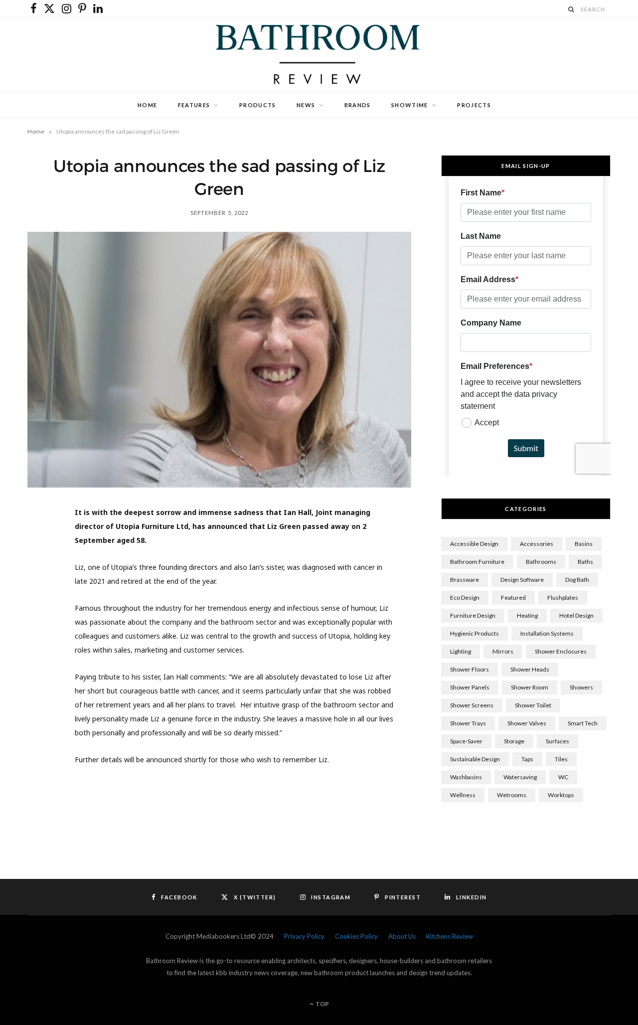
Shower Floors (469, 669)
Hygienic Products (474, 633)
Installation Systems (547, 633)
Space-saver (466, 741)
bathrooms (541, 561)
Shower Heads (529, 669)
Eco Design (464, 597)
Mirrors (502, 651)
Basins (584, 543)
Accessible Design (474, 543)
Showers (581, 687)
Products (257, 105)
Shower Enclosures (561, 651)
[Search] (571, 9)
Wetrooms (511, 795)
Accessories (536, 543)
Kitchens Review (449, 936)
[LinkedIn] (40, 622)
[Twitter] (40, 571)
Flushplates (562, 597)
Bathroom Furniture (477, 561)
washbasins (466, 777)
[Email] (40, 648)
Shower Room (529, 687)
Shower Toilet (533, 705)
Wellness (463, 795)
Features (194, 105)
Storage (514, 741)
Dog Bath (577, 579)
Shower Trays (468, 723)
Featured (513, 597)
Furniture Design (472, 615)
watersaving (520, 777)
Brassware (464, 579)
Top (322, 1004)
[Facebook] (40, 546)
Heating (527, 615)
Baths (585, 561)
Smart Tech (583, 723)
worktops (561, 795)
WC (563, 777)
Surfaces (557, 741)
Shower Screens (471, 705)
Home (147, 105)
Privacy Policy (304, 936)
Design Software (522, 579)
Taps (527, 759)
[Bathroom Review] (319, 54)
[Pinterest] (40, 597)
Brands (357, 105)
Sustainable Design (475, 759)
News (306, 105)
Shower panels (469, 687)
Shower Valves (526, 723)
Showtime (409, 105)
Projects (474, 105)
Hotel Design (576, 615)
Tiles (561, 759)
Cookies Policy (356, 936)
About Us (402, 936)
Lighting (460, 651)
